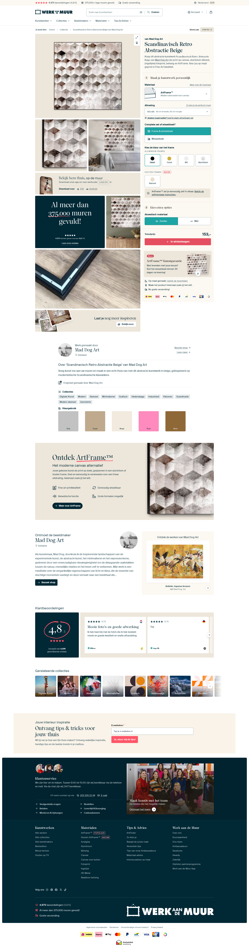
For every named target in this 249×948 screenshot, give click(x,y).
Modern (82, 396)
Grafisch (123, 396)
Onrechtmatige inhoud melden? (135, 927)
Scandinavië (182, 396)
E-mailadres (117, 725)
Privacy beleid (157, 927)
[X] (60, 890)
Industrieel (153, 396)
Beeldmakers (81, 20)
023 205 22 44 (87, 795)
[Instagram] (47, 890)
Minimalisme (108, 396)
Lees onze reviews (70, 243)
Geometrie (85, 402)
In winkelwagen (180, 241)
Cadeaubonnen (92, 812)
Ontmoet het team (140, 809)
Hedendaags (138, 396)
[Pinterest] (51, 890)
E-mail (104, 795)
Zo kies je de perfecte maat (198, 105)
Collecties (61, 20)
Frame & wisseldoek (162, 131)
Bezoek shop (181, 347)
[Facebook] (56, 890)
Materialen (101, 20)
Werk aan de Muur (185, 827)
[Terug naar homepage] (54, 11)
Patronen (167, 396)
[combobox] (112, 12)
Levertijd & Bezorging (95, 808)
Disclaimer (114, 927)
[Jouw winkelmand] (211, 12)
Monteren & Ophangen (51, 812)
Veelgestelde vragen (50, 804)
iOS (82, 188)
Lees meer (182, 352)
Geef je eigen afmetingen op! (170, 118)
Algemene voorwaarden (96, 927)
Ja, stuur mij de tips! (125, 739)
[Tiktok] (65, 890)
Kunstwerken (42, 20)
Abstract (94, 396)
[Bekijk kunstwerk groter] (136, 37)
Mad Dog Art (156, 38)
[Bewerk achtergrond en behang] (136, 42)
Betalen (44, 808)
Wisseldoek (158, 138)
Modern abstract (68, 402)
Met (196, 221)
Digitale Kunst (67, 396)
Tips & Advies (121, 20)
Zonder (163, 221)
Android (93, 188)
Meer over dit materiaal (200, 85)
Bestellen (89, 804)
